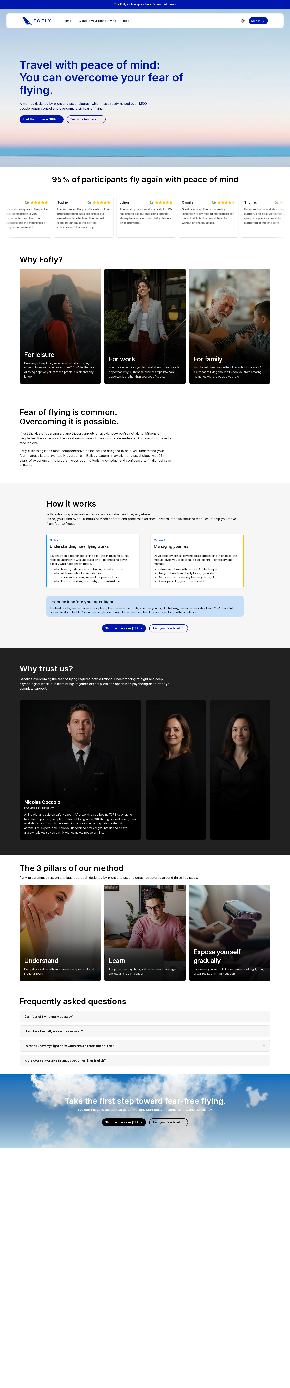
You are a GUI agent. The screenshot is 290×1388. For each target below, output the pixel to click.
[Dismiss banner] (285, 4)
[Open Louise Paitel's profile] (240, 770)
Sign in (256, 20)
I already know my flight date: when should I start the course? (69, 1046)
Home (67, 20)
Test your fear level (83, 119)
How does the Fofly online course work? (53, 1031)
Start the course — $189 (39, 119)
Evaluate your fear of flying (97, 20)
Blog (126, 20)
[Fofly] (36, 21)
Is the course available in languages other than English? (65, 1060)
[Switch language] (242, 20)
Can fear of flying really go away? (49, 1017)
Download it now (164, 4)
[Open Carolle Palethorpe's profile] (176, 770)
